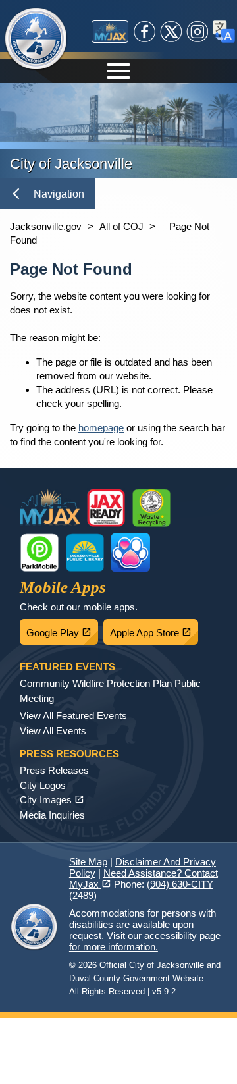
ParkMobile (39, 552)
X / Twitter (171, 31)
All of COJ (121, 226)
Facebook (145, 31)
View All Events (53, 730)
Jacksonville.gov (46, 226)
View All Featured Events (73, 715)
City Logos (43, 785)
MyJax (110, 31)
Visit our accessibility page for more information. (145, 941)
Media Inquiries (52, 815)
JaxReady (106, 508)
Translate (224, 31)
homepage (101, 427)
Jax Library (85, 552)
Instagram (197, 31)
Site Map (88, 861)
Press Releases (54, 770)
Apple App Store (154, 629)
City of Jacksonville (44, 39)
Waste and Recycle (151, 508)
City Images (52, 799)
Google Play (62, 629)
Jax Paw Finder (130, 552)
